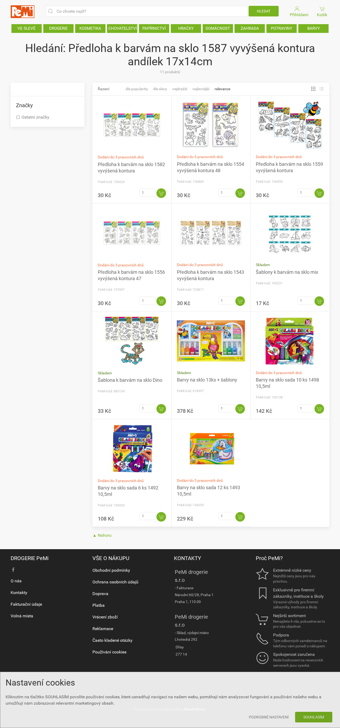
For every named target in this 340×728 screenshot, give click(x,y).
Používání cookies (109, 652)
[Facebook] (13, 570)
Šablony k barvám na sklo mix (287, 272)
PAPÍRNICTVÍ (154, 28)
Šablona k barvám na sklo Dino (130, 380)
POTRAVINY (281, 28)
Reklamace (102, 628)
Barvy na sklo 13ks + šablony (207, 380)
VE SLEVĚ (27, 28)
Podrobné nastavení (269, 717)
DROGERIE (58, 28)
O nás (16, 580)
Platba (98, 605)
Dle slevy (160, 89)
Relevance (222, 89)
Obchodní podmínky (111, 570)
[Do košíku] (161, 193)
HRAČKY (186, 28)
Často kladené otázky (112, 640)
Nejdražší (179, 89)
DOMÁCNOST (218, 28)
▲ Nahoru (102, 535)
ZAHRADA (250, 28)
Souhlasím (313, 717)
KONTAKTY (187, 558)
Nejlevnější (201, 89)
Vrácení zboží (105, 616)
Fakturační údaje (26, 604)
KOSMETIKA (90, 28)
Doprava (100, 593)
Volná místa (22, 615)
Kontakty (19, 592)
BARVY (313, 28)
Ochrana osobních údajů (115, 581)
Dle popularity (137, 89)
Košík (322, 14)
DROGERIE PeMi (30, 558)
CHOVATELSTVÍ (122, 28)
